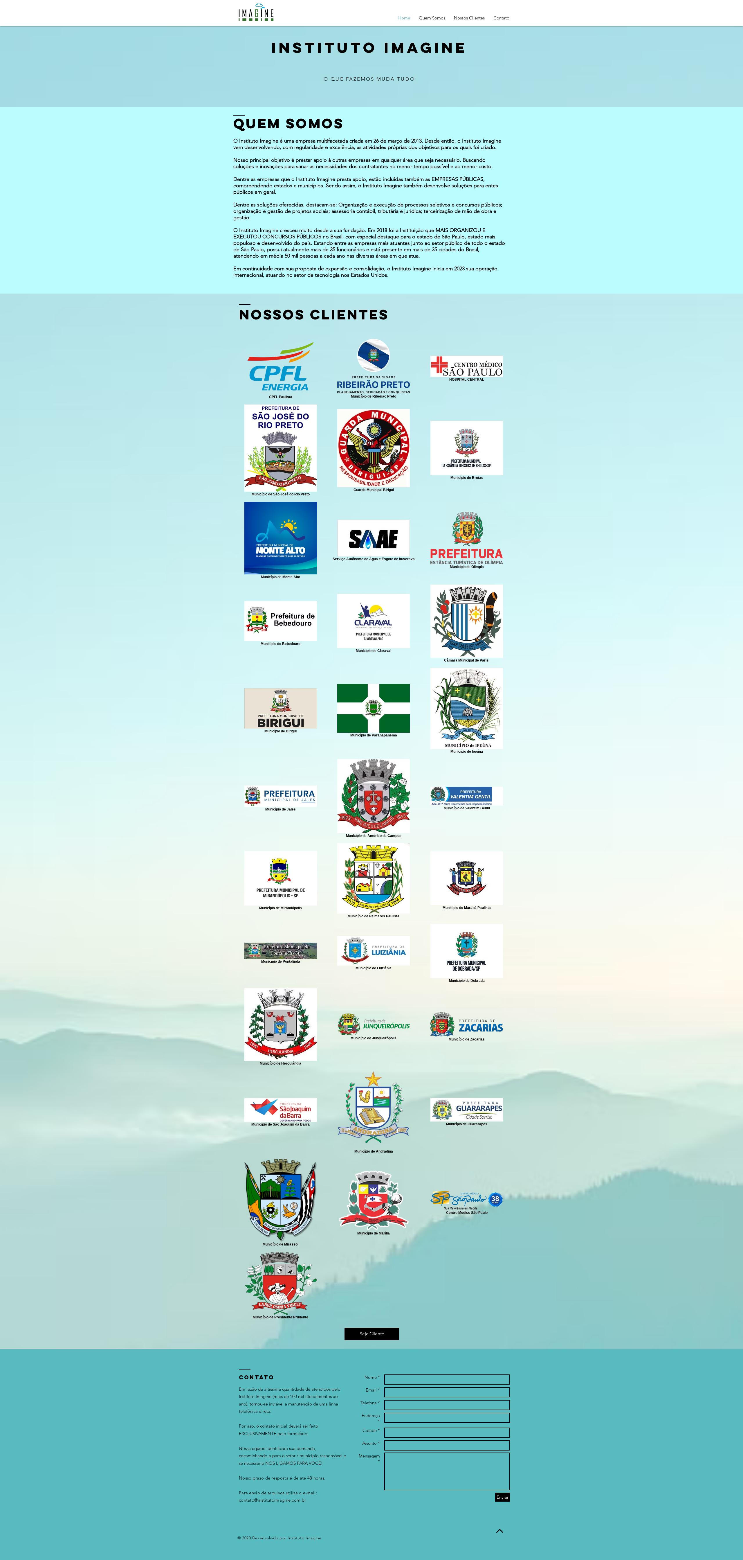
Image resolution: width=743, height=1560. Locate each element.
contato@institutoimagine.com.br (272, 1500)
